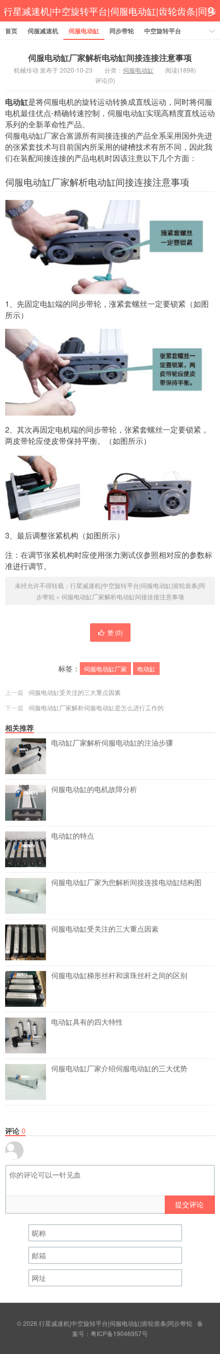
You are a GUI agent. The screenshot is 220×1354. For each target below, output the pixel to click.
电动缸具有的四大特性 (87, 1022)
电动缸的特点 (72, 836)
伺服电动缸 (84, 30)
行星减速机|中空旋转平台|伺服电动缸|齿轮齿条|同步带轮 (110, 21)
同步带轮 (121, 30)
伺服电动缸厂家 (105, 668)
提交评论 (189, 1204)
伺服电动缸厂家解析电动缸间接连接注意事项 (110, 57)
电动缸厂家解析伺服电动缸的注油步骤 (112, 743)
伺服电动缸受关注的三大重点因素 (75, 692)
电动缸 (146, 668)
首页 (11, 30)
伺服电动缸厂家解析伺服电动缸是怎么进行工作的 (96, 707)
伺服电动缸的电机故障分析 (94, 789)
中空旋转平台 (162, 30)
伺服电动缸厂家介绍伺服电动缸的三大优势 (119, 1068)
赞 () (115, 632)
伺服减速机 (43, 30)
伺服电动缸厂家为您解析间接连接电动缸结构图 (126, 882)
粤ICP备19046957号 (119, 1333)
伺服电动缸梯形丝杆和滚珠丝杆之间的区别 (119, 975)
